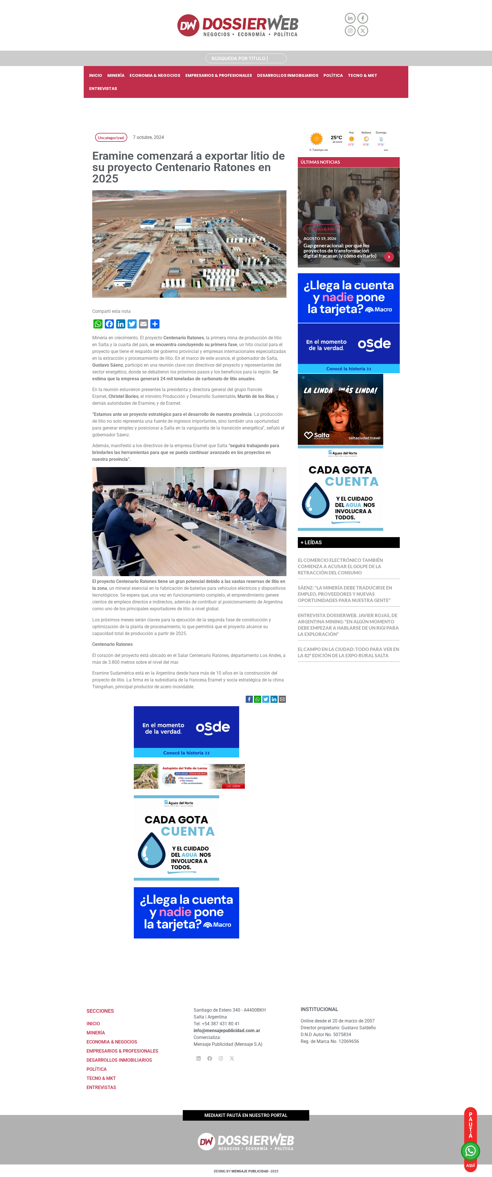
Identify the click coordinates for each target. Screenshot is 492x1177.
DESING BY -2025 (246, 1171)
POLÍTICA (333, 75)
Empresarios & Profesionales (218, 75)
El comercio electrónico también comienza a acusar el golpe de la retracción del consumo (340, 566)
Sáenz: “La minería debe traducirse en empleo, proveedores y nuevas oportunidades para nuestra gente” (345, 594)
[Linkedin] (198, 1058)
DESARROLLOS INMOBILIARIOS (287, 75)
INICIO (95, 75)
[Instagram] (221, 1058)
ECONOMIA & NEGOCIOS (155, 75)
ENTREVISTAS (103, 88)
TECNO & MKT (362, 75)
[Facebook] (209, 1058)
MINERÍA (115, 75)
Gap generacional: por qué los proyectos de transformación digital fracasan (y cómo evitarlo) (340, 250)
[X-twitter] (232, 1058)
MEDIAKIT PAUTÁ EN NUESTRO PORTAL (246, 1115)
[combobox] (246, 58)
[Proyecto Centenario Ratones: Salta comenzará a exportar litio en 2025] (189, 574)
